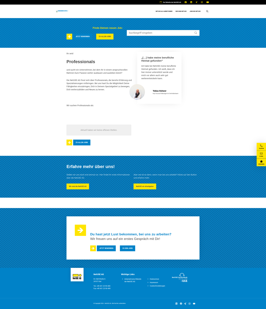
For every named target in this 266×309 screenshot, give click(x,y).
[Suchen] (196, 32)
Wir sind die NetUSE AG (78, 186)
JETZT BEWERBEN (83, 36)
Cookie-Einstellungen (157, 286)
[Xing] (196, 2)
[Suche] (207, 11)
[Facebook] (186, 2)
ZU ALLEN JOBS (105, 36)
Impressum (154, 282)
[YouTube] (207, 2)
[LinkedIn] (191, 2)
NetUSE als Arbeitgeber (145, 186)
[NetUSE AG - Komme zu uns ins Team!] (62, 10)
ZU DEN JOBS (127, 248)
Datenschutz (154, 279)
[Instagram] (202, 2)
